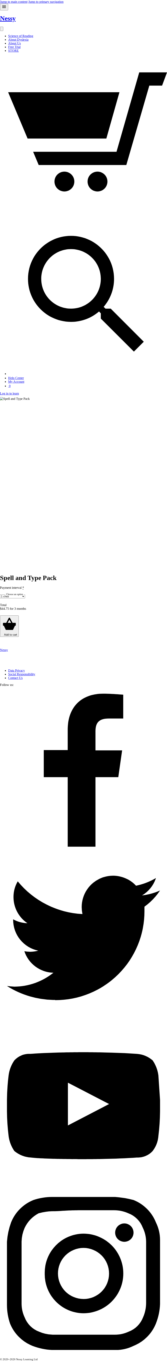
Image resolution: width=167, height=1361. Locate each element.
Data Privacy (16, 670)
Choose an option (14, 594)
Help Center (16, 378)
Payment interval (12, 587)
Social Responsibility (21, 674)
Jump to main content (13, 1)
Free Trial (14, 47)
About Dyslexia (18, 39)
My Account (16, 381)
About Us (14, 43)
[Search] (87, 373)
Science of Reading (20, 36)
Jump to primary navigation (46, 1)
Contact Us (15, 678)
